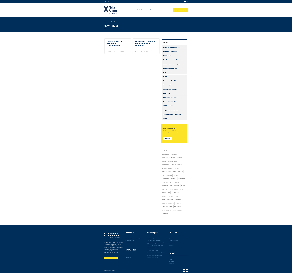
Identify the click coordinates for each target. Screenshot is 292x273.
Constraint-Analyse (129, 240)
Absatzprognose (173, 154)
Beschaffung (179, 157)
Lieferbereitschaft (181, 178)
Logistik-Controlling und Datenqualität (155, 245)
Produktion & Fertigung (169, 97)
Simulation (164, 196)
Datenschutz (171, 263)
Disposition (179, 164)
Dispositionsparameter (167, 168)
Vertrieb (165, 118)
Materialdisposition (168, 80)
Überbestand (165, 213)
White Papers (128, 257)
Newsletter (166, 85)
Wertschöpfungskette (166, 210)
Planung (183, 185)
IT (163, 72)
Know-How (153, 10)
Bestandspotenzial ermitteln (180, 10)
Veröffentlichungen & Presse (170, 114)
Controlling (166, 55)
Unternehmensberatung (167, 206)
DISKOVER (174, 164)
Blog (126, 255)
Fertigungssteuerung (168, 68)
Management (165, 185)
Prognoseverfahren (178, 189)
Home (105, 21)
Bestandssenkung (166, 164)
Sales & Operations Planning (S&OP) (155, 242)
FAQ (126, 259)
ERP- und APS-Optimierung (153, 250)
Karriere (170, 243)
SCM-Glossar (166, 105)
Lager (163, 175)
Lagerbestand (169, 175)
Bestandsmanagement (169, 51)
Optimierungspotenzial (174, 185)
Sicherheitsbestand (176, 192)
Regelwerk (164, 192)
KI (163, 76)
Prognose (171, 189)
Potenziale (164, 189)
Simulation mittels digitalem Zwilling (133, 238)
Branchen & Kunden (173, 240)
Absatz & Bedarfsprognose (170, 47)
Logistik (171, 182)
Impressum (171, 261)
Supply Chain (178, 199)
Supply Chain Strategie (169, 110)
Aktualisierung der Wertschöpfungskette (156, 243)
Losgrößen (177, 182)
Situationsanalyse (129, 242)
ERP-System (176, 168)
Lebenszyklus (173, 178)
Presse (165, 93)
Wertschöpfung (177, 206)
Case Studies (172, 242)
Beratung (173, 157)
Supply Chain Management (140, 10)
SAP (169, 192)
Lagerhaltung (176, 175)
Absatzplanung (165, 154)
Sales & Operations (168, 101)
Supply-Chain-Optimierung (167, 199)
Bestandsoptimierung (172, 161)
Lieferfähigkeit (165, 182)
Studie (177, 196)
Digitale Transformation (169, 59)
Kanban (174, 171)
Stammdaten (171, 196)
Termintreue (178, 203)
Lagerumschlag (165, 178)
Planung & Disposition (169, 89)
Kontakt (169, 10)
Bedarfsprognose (166, 157)
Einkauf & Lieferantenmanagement (172, 64)
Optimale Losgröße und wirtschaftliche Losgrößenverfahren (114, 43)
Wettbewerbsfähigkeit (177, 210)
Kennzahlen (180, 171)
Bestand (164, 161)
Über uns (161, 10)
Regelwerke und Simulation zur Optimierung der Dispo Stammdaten (145, 43)
